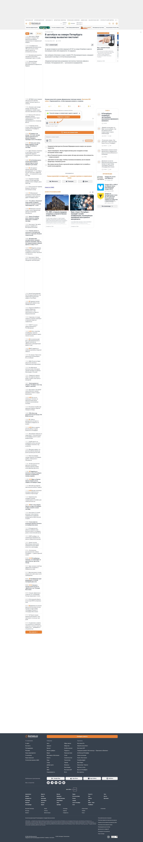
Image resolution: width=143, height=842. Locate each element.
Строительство (68, 757)
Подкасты (66, 750)
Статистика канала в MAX (32, 760)
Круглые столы (81, 767)
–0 (92, 128)
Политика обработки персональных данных (107, 820)
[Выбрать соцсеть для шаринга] (92, 44)
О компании (28, 755)
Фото (65, 772)
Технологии (67, 760)
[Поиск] (109, 23)
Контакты (28, 745)
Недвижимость (51, 772)
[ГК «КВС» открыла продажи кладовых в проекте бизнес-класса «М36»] (57, 203)
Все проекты (80, 772)
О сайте (27, 743)
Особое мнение (68, 748)
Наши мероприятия (30, 753)
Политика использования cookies (105, 824)
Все (27, 33)
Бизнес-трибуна (51, 750)
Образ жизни (67, 743)
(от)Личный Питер (39, 20)
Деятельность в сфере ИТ (103, 829)
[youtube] (59, 782)
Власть (48, 757)
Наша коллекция (81, 755)
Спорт (65, 755)
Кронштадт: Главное (82, 765)
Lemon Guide (84, 20)
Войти (50, 141)
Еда (48, 767)
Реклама (27, 750)
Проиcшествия (68, 753)
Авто (48, 743)
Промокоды (107, 174)
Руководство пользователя (104, 831)
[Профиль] (116, 23)
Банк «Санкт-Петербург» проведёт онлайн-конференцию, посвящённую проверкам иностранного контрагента (82, 215)
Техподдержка (29, 748)
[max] (48, 782)
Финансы (66, 765)
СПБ (31, 33)
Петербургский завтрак (107, 20)
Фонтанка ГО (49, 20)
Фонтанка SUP (29, 20)
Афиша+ (49, 745)
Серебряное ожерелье (60, 20)
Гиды (48, 760)
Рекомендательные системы (104, 826)
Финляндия (67, 767)
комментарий (52, 45)
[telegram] (52, 782)
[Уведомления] (113, 23)
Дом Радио (80, 762)
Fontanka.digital (81, 760)
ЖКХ (48, 769)
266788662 (51, 122)
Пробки (72, 23)
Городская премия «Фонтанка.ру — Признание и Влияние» (92, 750)
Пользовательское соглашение (104, 818)
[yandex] (63, 782)
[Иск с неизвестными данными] (106, 40)
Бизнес (49, 748)
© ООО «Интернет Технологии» (62, 836)
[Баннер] (44, 27)
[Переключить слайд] (118, 40)
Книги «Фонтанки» (82, 757)
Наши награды (101, 833)
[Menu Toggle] (26, 23)
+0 (87, 128)
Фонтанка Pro (80, 743)
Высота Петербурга (82, 769)
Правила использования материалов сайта (107, 822)
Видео (48, 753)
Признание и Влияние (73, 20)
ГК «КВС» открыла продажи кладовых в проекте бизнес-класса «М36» (56, 213)
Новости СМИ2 (49, 187)
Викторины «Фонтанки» (53, 755)
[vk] (56, 782)
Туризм (66, 762)
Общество (66, 745)
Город (48, 762)
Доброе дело (50, 765)
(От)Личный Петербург (83, 753)
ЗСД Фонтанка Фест (94, 20)
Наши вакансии (29, 757)
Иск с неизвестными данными (103, 48)
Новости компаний (53, 192)
